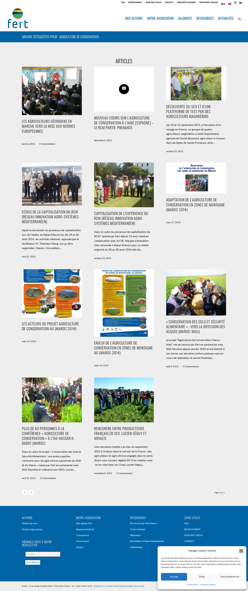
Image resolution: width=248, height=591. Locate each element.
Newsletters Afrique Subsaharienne (147, 541)
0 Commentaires (47, 144)
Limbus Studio (138, 586)
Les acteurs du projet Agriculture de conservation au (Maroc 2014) (50, 326)
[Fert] (18, 18)
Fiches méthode (137, 529)
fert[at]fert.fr (99, 586)
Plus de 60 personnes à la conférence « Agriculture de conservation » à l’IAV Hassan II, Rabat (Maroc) (48, 436)
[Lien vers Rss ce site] (235, 2)
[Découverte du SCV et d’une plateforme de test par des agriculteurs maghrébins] (196, 83)
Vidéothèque (136, 547)
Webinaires (135, 535)
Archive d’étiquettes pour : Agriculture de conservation (60, 36)
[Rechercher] (239, 18)
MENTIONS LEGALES (208, 2)
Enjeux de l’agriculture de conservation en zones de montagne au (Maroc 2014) (123, 347)
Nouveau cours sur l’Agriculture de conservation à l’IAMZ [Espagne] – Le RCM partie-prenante (124, 122)
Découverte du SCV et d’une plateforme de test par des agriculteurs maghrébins (188, 111)
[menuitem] (123, 2)
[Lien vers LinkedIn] (240, 2)
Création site (111, 586)
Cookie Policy (193, 585)
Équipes (80, 547)
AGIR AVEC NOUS (153, 2)
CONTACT (169, 2)
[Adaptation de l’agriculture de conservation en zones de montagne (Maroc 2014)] (196, 178)
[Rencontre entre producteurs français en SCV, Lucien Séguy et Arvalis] (124, 400)
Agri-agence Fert (84, 523)
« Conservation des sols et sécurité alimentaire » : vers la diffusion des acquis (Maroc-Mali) (195, 326)
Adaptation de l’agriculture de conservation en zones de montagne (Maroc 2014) (195, 204)
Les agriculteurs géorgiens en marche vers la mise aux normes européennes (48, 126)
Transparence (82, 535)
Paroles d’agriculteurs (32, 529)
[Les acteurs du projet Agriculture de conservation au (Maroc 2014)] (52, 293)
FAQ (123, 2)
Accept (174, 576)
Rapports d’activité (85, 529)
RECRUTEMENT (135, 2)
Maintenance (124, 586)
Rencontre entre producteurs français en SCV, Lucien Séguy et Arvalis (120, 433)
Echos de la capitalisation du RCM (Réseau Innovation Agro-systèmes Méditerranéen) (50, 216)
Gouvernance (82, 541)
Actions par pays (30, 523)
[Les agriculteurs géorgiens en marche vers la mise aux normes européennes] (52, 91)
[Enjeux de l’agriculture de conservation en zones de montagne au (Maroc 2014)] (124, 303)
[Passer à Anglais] (229, 4)
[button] (241, 551)
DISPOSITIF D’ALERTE (186, 2)
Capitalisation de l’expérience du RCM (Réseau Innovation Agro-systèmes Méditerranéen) (121, 218)
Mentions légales (208, 585)
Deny (202, 576)
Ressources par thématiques (143, 523)
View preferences (229, 576)
